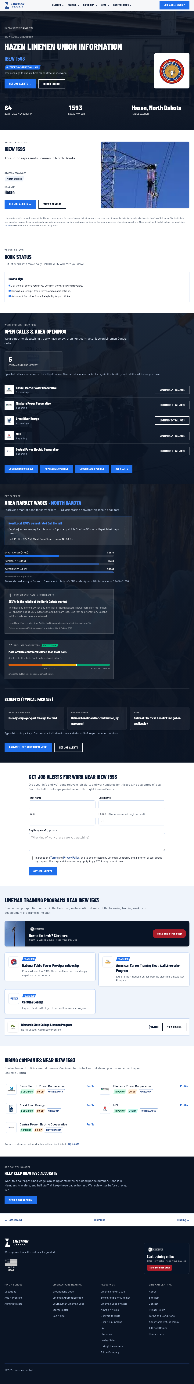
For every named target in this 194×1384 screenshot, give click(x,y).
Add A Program (13, 1297)
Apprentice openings (56, 468)
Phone (122, 814)
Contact (153, 1303)
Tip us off (73, 1144)
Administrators (13, 1303)
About (152, 1291)
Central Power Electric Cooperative (37, 449)
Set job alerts (68, 747)
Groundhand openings (92, 468)
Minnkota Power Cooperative (33, 403)
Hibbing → (183, 1219)
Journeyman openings (21, 468)
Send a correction (20, 1200)
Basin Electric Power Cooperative (36, 388)
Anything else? (43, 830)
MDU (18, 434)
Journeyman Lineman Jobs (68, 1303)
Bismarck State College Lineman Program (46, 1025)
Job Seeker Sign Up (174, 4)
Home (8, 27)
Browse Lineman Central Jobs (28, 747)
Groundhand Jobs (63, 1291)
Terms (8, 225)
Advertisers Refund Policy (164, 1321)
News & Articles (110, 1309)
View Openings (52, 204)
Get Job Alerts (20, 83)
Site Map (154, 1297)
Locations (10, 1291)
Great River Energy (27, 419)
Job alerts (122, 468)
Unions (17, 27)
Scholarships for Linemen (116, 1297)
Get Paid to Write (110, 1315)
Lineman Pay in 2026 (113, 1291)
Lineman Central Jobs (172, 389)
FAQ (103, 1327)
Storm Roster (60, 1309)
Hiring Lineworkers (112, 1346)
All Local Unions (158, 1327)
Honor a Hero (156, 1334)
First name (35, 797)
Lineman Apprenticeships (68, 1297)
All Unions (99, 1219)
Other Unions (51, 84)
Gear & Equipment (111, 1321)
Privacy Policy (71, 857)
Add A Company (110, 1352)
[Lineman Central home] (14, 5)
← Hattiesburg (13, 1219)
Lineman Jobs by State (114, 1303)
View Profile (174, 1026)
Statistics (106, 1334)
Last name (105, 797)
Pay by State (108, 1340)
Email (32, 814)
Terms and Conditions (162, 1315)
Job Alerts (59, 1315)
